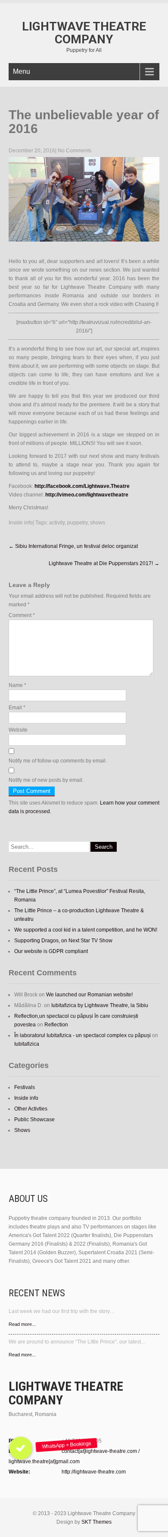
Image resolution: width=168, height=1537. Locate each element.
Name (17, 685)
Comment (22, 615)
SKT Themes (96, 1522)
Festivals (24, 1087)
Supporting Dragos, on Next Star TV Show (63, 941)
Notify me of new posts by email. (46, 780)
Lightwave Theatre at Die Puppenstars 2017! (104, 563)
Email (17, 708)
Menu (21, 71)
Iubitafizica (26, 1044)
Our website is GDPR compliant (51, 951)
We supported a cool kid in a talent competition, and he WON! (85, 930)
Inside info (21, 523)
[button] (20, 1448)
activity (57, 523)
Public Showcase (34, 1119)
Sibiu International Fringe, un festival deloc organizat (73, 546)
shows (97, 523)
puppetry (77, 523)
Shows (22, 1130)
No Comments (74, 151)
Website (18, 730)
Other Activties (30, 1109)
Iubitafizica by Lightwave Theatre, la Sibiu (99, 1005)
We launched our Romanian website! (89, 995)
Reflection (56, 1025)
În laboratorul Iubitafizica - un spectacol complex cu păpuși (82, 1035)
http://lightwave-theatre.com (94, 1472)
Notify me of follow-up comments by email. (58, 761)
